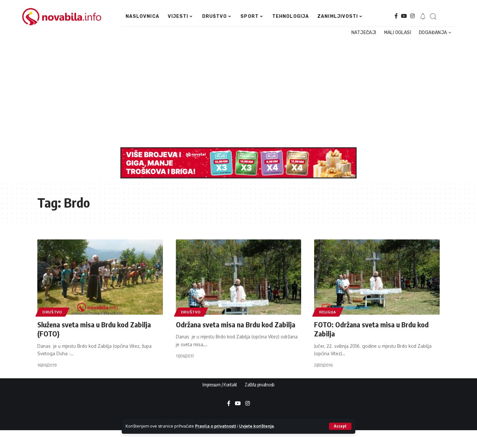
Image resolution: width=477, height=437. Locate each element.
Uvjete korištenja (256, 426)
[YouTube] (404, 16)
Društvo (52, 312)
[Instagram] (412, 16)
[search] (432, 16)
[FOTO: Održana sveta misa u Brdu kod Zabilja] (377, 277)
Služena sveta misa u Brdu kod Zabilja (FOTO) (94, 329)
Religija (327, 312)
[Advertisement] (236, 92)
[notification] (423, 16)
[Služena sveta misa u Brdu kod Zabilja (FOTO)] (100, 277)
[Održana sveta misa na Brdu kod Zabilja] (238, 277)
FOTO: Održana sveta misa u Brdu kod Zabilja (371, 329)
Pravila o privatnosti (215, 426)
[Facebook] (396, 16)
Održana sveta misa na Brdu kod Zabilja (235, 324)
